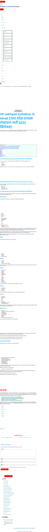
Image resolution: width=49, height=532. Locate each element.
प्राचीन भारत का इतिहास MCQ (7, 491)
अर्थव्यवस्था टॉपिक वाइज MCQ (7, 496)
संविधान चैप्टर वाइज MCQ (7, 504)
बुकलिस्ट (3, 17)
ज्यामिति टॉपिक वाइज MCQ (7, 511)
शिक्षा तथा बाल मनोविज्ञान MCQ (7, 508)
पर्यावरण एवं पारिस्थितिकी (6, 43)
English (3, 70)
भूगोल (4, 34)
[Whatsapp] (15, 111)
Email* (2, 461)
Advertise (19, 528)
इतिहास (4, 37)
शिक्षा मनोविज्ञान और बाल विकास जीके (7, 57)
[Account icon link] (0, 83)
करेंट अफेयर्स (3, 22)
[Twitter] (20, 111)
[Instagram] (19, 111)
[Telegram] (16, 111)
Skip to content (2, 0)
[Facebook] (17, 111)
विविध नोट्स (5, 512)
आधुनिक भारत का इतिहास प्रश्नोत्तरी (8, 495)
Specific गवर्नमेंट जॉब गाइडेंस (7, 514)
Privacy (27, 528)
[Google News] (3, 416)
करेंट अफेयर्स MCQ (6, 485)
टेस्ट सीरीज (3, 25)
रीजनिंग (2, 65)
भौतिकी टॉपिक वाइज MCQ (7, 499)
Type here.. (2, 448)
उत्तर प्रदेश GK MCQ (6, 505)
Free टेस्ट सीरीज (6, 482)
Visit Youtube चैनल (8, 476)
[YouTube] (3, 411)
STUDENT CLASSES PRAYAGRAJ (10, 7)
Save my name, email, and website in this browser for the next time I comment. (14, 467)
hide (4, 145)
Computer (4, 48)
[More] (22, 111)
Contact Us (23, 528)
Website (2, 464)
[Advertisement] (24, 92)
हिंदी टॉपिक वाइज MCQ (6, 498)
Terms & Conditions (32, 528)
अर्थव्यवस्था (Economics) (6, 40)
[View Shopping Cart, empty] (1, 85)
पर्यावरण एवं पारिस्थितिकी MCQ (7, 502)
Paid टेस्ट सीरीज (6, 483)
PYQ (2, 73)
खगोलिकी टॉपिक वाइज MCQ (7, 486)
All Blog (3, 78)
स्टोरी (2, 76)
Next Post (2, 429)
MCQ (2, 9)
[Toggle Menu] (7, 29)
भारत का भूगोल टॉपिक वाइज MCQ (8, 488)
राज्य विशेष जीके (5, 51)
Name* (2, 458)
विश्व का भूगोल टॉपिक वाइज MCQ (8, 489)
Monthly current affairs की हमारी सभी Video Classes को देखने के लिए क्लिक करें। (13, 397)
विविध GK (4, 54)
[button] (2, 2)
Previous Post (2, 428)
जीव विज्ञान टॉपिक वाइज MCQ (7, 501)
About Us (15, 528)
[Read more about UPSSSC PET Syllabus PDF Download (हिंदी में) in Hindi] (7, 437)
